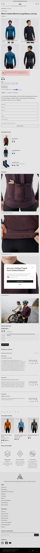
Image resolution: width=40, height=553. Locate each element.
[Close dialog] (32, 267)
